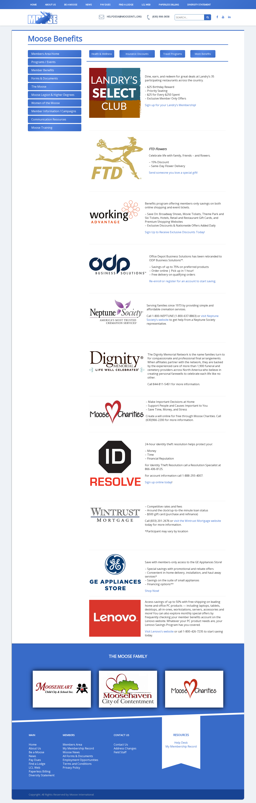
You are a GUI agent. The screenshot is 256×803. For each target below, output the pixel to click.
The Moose (38, 86)
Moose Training (41, 127)
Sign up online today (158, 482)
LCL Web (146, 4)
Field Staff (120, 752)
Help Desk (181, 743)
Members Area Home (45, 54)
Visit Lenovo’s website (159, 631)
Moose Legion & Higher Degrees (52, 95)
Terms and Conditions (77, 764)
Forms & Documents (44, 78)
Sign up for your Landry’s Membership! (170, 105)
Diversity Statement (199, 4)
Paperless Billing (169, 4)
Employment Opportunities (80, 760)
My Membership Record (78, 748)
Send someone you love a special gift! (173, 173)
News (89, 4)
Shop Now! (152, 591)
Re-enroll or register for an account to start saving (182, 281)
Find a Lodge (126, 4)
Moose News (71, 752)
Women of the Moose (45, 103)
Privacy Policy (71, 767)
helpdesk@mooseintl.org (124, 16)
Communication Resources (48, 119)
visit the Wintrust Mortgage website (197, 521)
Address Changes (125, 748)
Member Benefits (42, 70)
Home (33, 4)
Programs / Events (43, 62)
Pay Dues (105, 4)
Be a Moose (70, 4)
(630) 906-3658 (160, 16)
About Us (50, 4)
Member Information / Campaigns (53, 111)
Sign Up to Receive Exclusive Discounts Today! (175, 232)
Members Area (72, 744)
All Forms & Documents (78, 756)
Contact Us (121, 744)
